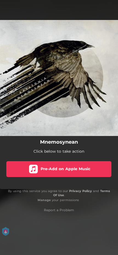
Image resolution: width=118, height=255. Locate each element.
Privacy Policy (80, 191)
